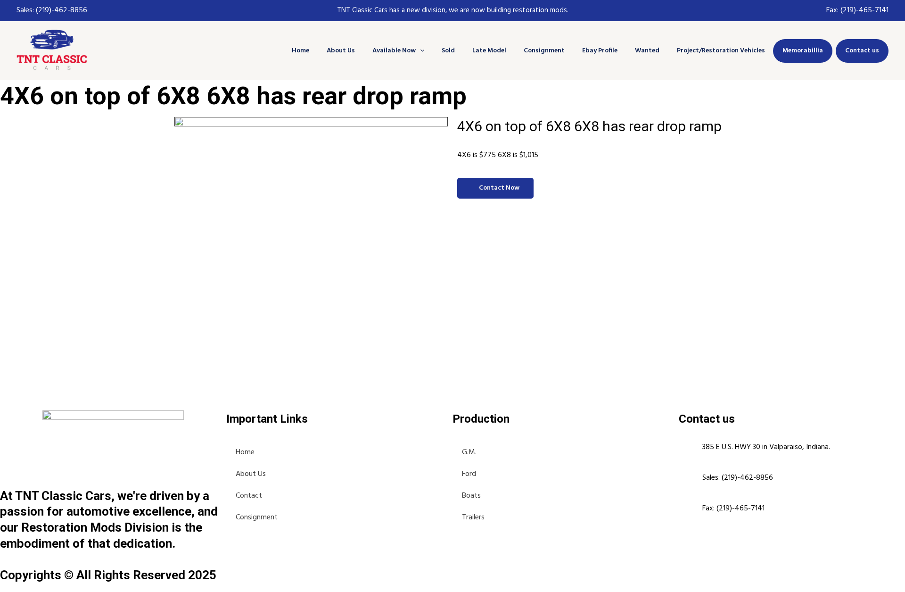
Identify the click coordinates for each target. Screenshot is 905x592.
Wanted (647, 50)
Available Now (394, 50)
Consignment (544, 50)
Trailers (473, 517)
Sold (448, 50)
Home (300, 50)
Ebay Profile (599, 50)
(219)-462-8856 (60, 10)
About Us (341, 50)
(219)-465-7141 (864, 10)
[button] (420, 50)
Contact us (862, 50)
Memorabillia (802, 50)
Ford (469, 474)
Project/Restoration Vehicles (721, 50)
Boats (471, 496)
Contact (249, 496)
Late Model (489, 50)
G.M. (469, 452)
